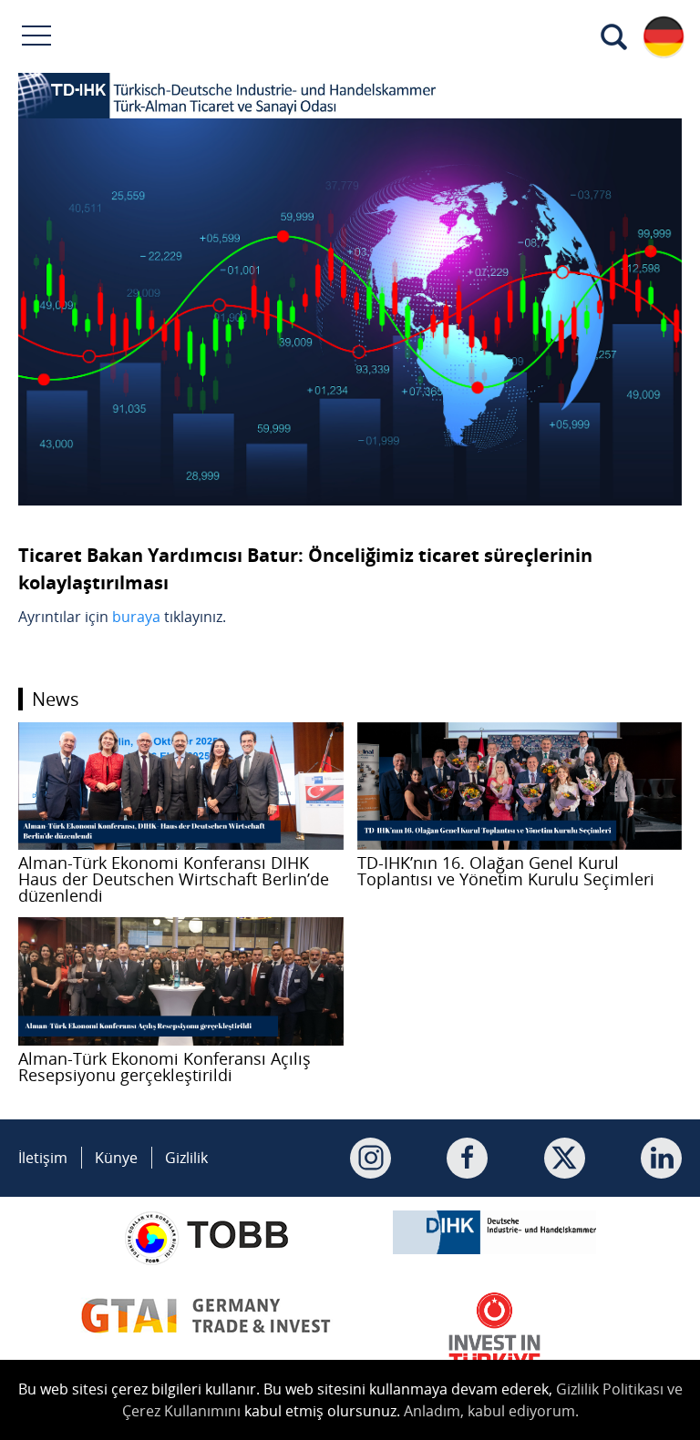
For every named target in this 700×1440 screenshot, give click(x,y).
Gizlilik (186, 1158)
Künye (116, 1158)
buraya (136, 617)
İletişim (42, 1158)
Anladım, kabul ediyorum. (491, 1411)
